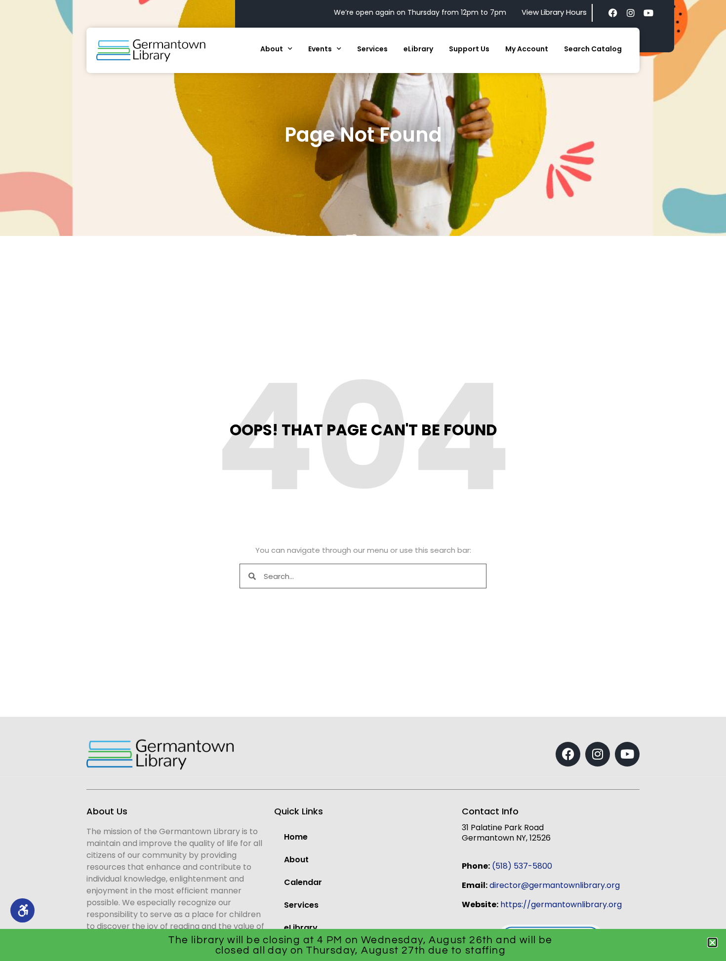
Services (372, 49)
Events (320, 49)
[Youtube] (648, 13)
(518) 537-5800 (522, 866)
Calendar (303, 882)
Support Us (469, 49)
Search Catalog (593, 49)
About (271, 49)
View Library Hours (554, 12)
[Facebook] (613, 13)
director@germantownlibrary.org (554, 885)
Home (296, 837)
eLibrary (418, 49)
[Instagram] (631, 13)
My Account (526, 49)
